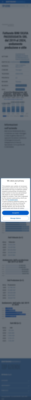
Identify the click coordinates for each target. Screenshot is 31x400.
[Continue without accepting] (15, 183)
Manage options (15, 218)
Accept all (15, 213)
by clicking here (13, 200)
